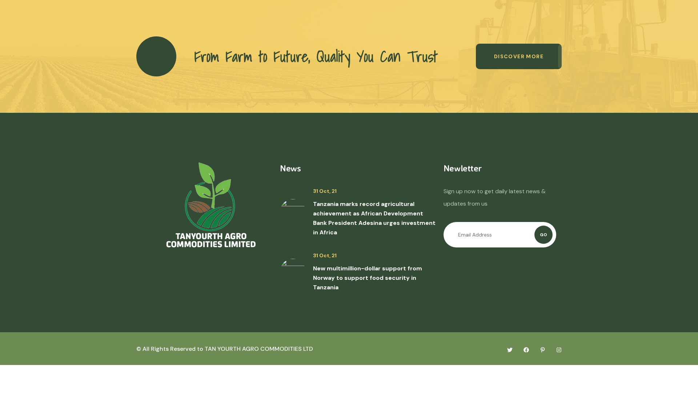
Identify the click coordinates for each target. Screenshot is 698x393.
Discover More (518, 56)
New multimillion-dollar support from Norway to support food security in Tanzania (367, 278)
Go (543, 235)
